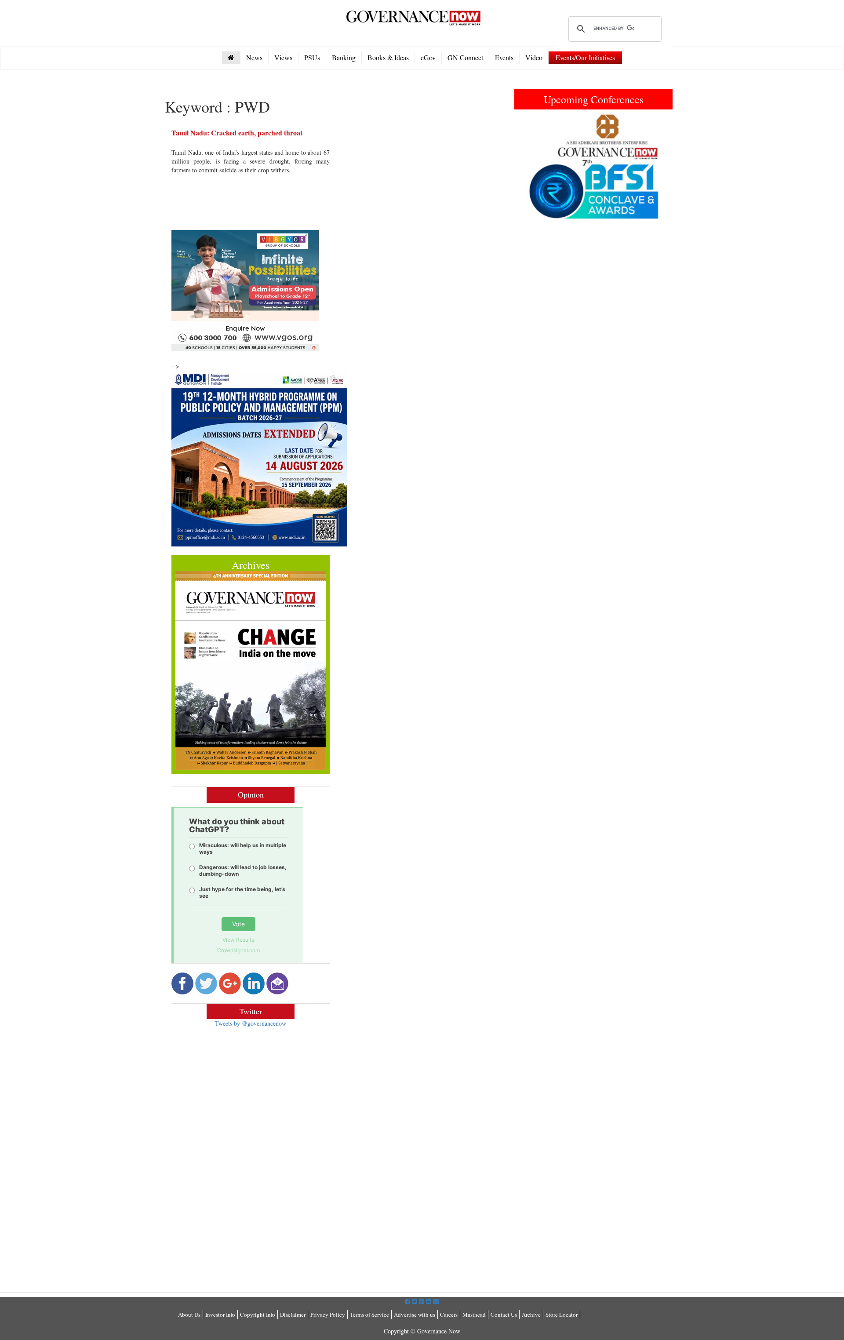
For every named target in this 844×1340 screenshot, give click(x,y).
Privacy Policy (327, 1314)
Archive (531, 1314)
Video (533, 57)
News (254, 57)
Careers (449, 1314)
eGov (428, 57)
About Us (189, 1314)
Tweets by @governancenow (250, 1023)
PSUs (312, 57)
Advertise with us (414, 1314)
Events (504, 57)
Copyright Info (257, 1314)
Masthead (474, 1314)
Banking (344, 57)
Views (283, 57)
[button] (526, 166)
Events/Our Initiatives (585, 57)
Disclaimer (293, 1314)
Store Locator (562, 1314)
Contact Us (504, 1314)
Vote (238, 924)
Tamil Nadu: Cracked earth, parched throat (236, 132)
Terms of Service (369, 1314)
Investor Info (220, 1314)
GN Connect (465, 57)
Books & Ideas (388, 57)
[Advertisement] (245, 1098)
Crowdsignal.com (238, 950)
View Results (238, 939)
